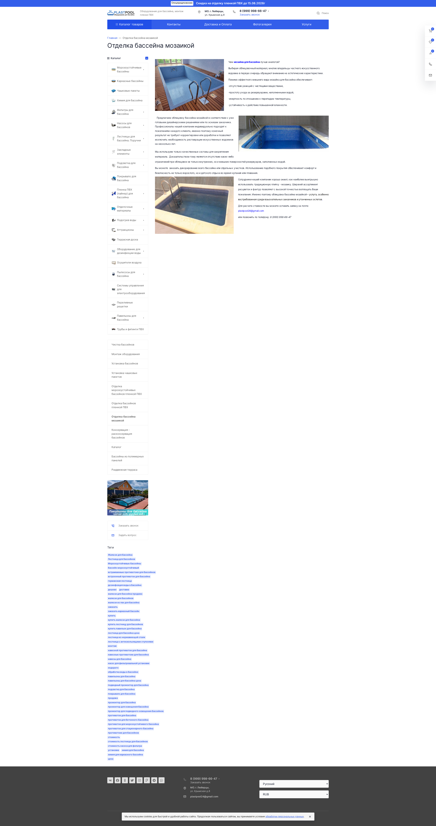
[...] (127, 497)
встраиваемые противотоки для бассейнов (131, 572)
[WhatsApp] (162, 780)
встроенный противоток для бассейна (129, 576)
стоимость (114, 737)
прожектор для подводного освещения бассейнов (136, 711)
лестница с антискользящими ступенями (130, 641)
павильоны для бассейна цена (124, 680)
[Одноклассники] (125, 780)
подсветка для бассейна (121, 689)
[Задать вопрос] (430, 75)
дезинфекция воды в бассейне (125, 585)
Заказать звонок (250, 14)
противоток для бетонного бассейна (128, 720)
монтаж (112, 646)
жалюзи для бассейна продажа (125, 594)
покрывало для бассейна (121, 694)
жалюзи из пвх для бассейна (123, 602)
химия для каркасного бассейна (125, 754)
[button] (430, 31)
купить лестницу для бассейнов (125, 624)
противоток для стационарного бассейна (130, 728)
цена (110, 759)
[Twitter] (132, 780)
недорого (113, 667)
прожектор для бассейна (122, 702)
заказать (113, 607)
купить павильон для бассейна (125, 628)
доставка (124, 589)
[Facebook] (118, 780)
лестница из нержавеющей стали (126, 637)
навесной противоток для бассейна (127, 650)
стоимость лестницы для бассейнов (128, 741)
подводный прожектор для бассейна (128, 685)
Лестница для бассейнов (121, 559)
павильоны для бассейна (121, 676)
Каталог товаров (131, 24)
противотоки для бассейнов (123, 732)
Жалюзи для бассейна (120, 555)
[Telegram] (154, 780)
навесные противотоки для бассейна (128, 654)
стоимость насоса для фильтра (125, 746)
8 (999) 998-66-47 (253, 11)
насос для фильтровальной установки (128, 663)
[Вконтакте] (110, 780)
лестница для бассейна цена (123, 633)
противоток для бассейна (122, 715)
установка (113, 750)
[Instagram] (140, 780)
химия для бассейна (133, 750)
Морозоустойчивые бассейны (124, 563)
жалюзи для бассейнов (120, 598)
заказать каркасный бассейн (123, 611)
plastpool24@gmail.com (204, 796)
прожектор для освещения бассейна (128, 706)
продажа (113, 698)
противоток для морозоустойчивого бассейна (133, 724)
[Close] (310, 817)
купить (111, 615)
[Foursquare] (147, 780)
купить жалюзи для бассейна (124, 620)
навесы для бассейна (119, 659)
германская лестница (120, 581)
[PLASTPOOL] (121, 13)
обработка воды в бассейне (123, 672)
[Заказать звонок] (430, 64)
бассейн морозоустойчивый (123, 568)
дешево (112, 589)
